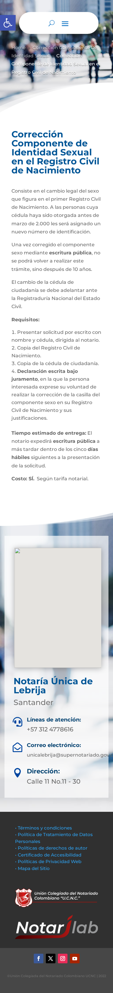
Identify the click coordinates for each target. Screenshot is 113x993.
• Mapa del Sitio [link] (33, 868)
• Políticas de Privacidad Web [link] (48, 861)
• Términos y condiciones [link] (43, 828)
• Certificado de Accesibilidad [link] (48, 855)
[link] (8, 23)
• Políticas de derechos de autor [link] (51, 848)
